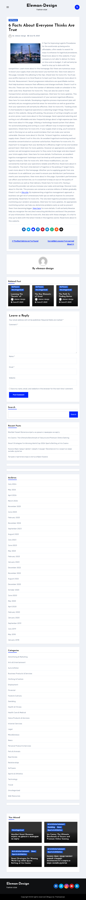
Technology (12, 779)
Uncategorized (17, 290)
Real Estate (12, 757)
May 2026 (12, 490)
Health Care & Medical (17, 713)
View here (37, 208)
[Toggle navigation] (8, 7)
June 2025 (12, 512)
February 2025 (14, 518)
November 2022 (14, 573)
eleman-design (20, 36)
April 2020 (12, 607)
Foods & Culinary (15, 696)
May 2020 (12, 601)
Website (12, 378)
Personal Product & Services (19, 746)
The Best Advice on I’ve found (25, 241)
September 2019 (14, 623)
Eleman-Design (42, 6)
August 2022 (13, 579)
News (10, 740)
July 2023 (12, 540)
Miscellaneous (13, 735)
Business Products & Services (20, 674)
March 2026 (13, 501)
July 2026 (12, 484)
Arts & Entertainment (16, 662)
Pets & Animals (14, 751)
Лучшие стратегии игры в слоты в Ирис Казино (28, 457)
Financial (11, 690)
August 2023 (13, 534)
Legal (10, 729)
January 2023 (13, 562)
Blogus (49, 897)
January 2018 (13, 640)
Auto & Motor (13, 668)
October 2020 (13, 590)
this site (25, 192)
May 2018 (12, 634)
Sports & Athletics (15, 774)
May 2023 (12, 551)
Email (11, 367)
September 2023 (15, 529)
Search (11, 407)
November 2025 (14, 506)
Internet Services (15, 724)
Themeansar (60, 897)
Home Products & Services (18, 718)
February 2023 (14, 557)
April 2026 (12, 495)
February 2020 (14, 612)
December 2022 (14, 568)
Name (12, 356)
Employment (13, 685)
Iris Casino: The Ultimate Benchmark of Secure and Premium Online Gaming (38, 438)
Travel (10, 785)
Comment (13, 325)
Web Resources (14, 796)
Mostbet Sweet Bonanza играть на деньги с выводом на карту (34, 432)
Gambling (12, 701)
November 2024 (14, 523)
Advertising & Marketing (18, 657)
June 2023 (12, 545)
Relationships (13, 763)
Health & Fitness (14, 707)
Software (13, 20)
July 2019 (12, 629)
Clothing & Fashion (15, 679)
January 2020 (14, 618)
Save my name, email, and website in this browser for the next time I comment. (42, 389)
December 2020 (14, 584)
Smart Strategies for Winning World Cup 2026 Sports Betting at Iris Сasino (38, 443)
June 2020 (12, 595)
